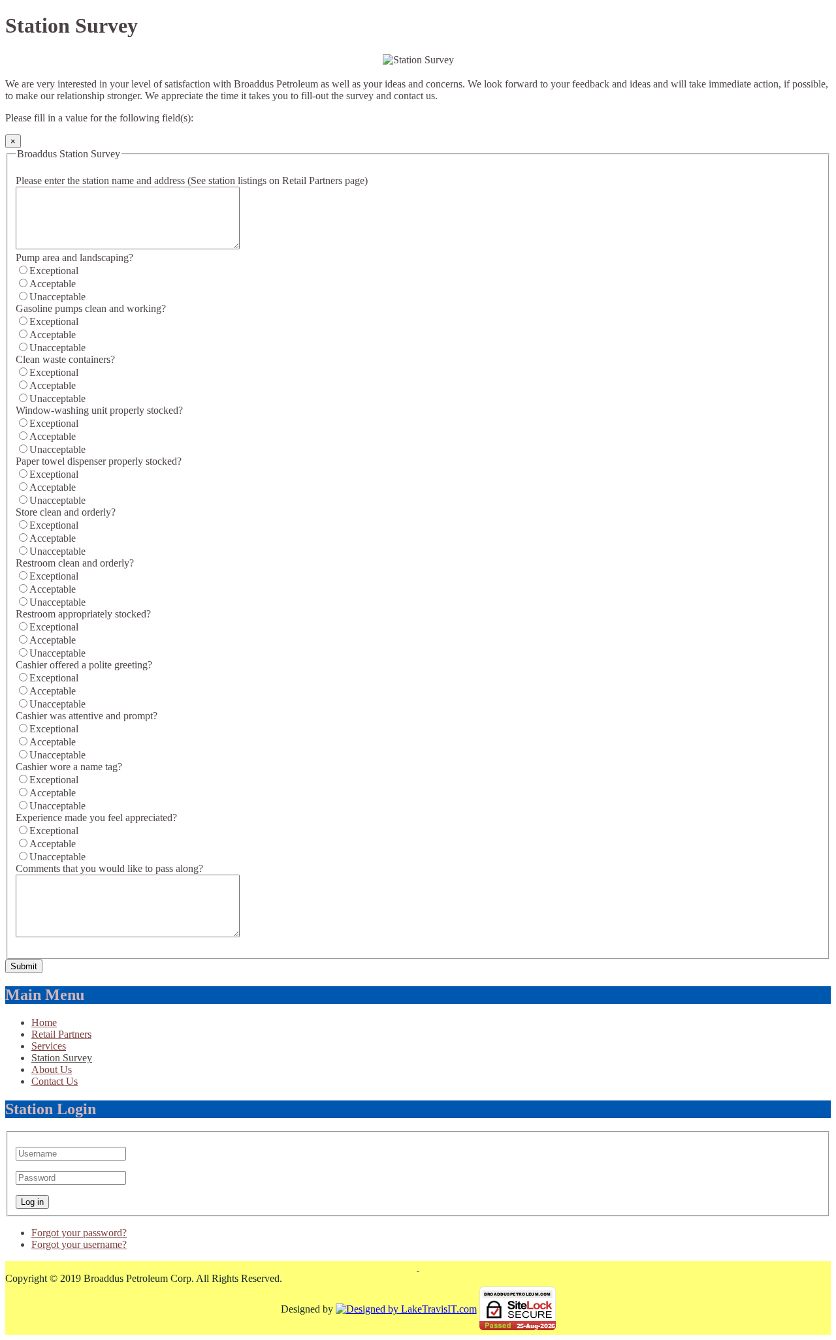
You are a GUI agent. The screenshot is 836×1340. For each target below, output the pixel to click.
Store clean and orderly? (66, 512)
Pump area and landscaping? (74, 257)
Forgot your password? (79, 1232)
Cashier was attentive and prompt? (86, 715)
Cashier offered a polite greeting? (84, 664)
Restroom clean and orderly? (75, 563)
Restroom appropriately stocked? (83, 613)
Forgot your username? (79, 1244)
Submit (23, 966)
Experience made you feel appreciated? (96, 817)
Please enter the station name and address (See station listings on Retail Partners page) (192, 180)
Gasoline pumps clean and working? (91, 308)
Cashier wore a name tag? (69, 766)
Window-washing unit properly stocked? (99, 410)
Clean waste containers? (65, 359)
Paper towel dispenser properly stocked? (99, 461)
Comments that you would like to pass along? (109, 868)
